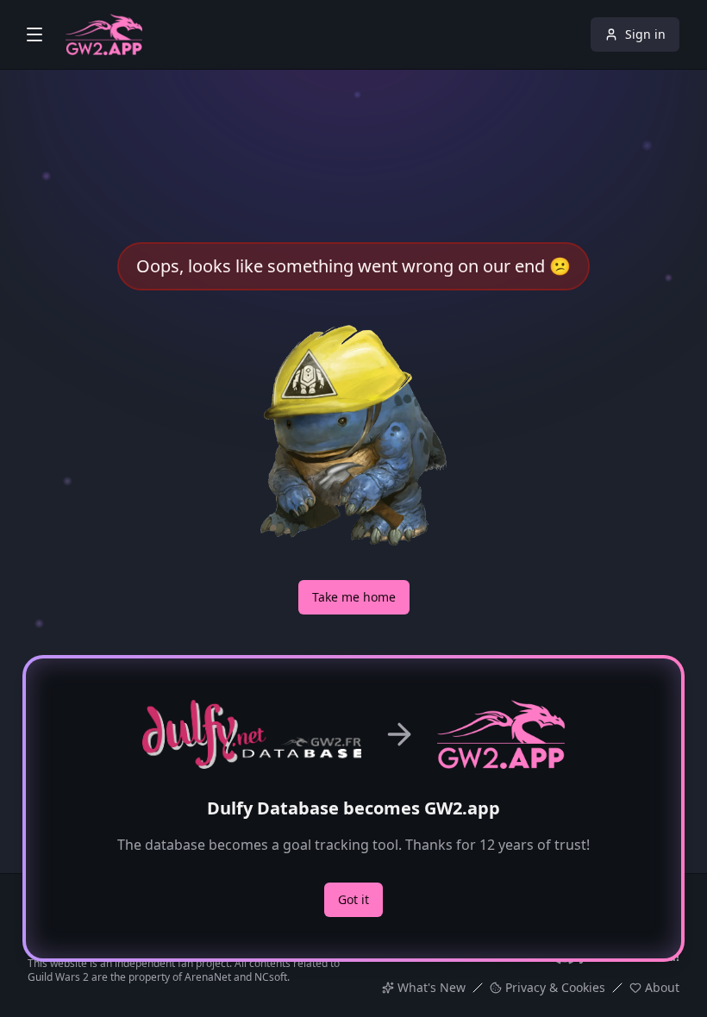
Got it (353, 899)
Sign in (645, 34)
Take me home (354, 597)
